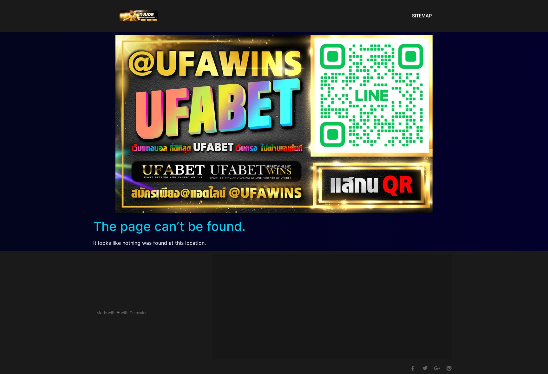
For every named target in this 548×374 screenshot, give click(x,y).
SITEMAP (422, 16)
